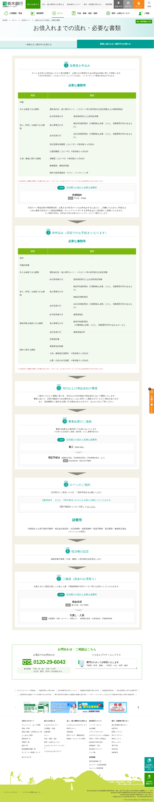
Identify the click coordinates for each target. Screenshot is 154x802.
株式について (116, 739)
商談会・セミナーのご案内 (76, 739)
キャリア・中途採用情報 (97, 765)
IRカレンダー (116, 742)
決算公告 (115, 749)
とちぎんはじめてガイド (52, 751)
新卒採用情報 (94, 761)
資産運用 (47, 732)
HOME (4, 20)
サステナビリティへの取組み (99, 735)
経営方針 (115, 728)
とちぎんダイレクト (51, 725)
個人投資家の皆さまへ (119, 725)
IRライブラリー (117, 735)
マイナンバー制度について (31, 752)
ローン (14, 20)
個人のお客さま (49, 721)
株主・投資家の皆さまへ (120, 721)
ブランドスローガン (96, 732)
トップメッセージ (95, 725)
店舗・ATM (26, 728)
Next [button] (138, 707)
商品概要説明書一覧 (29, 749)
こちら (92, 507)
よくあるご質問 (27, 735)
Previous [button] (15, 707)
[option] (36, 707)
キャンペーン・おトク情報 (31, 725)
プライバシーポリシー (11, 792)
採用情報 (92, 757)
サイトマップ (26, 757)
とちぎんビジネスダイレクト (77, 725)
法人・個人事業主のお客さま (77, 721)
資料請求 (25, 739)
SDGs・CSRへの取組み (97, 739)
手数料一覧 (25, 742)
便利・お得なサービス (52, 742)
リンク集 (92, 752)
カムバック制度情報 (96, 768)
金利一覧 (25, 745)
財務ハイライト (117, 732)
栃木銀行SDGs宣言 (96, 742)
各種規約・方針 (94, 745)
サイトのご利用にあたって (31, 792)
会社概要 (92, 728)
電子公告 (115, 745)
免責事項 (115, 752)
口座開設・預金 (49, 728)
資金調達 (70, 732)
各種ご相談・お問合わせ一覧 (32, 732)
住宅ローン (26, 20)
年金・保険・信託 (50, 739)
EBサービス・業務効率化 (75, 735)
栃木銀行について (95, 721)
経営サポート (71, 728)
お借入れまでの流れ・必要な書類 (47, 20)
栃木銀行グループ (95, 749)
